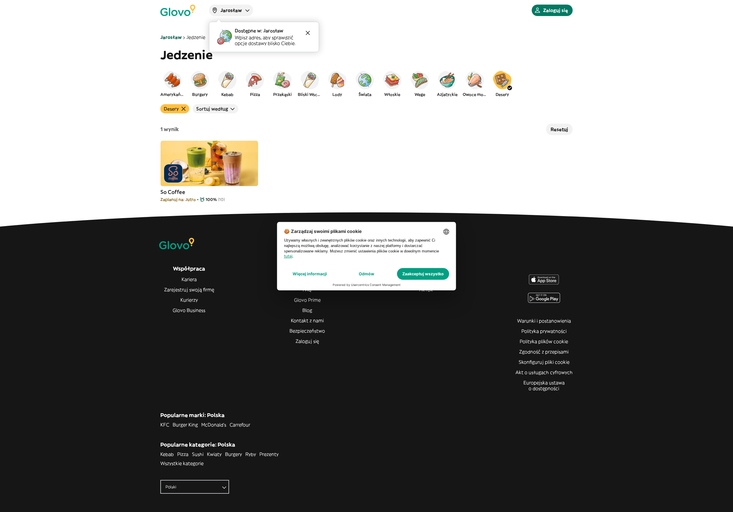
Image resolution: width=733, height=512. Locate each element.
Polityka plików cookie (544, 341)
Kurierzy (189, 300)
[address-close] (308, 33)
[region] (366, 83)
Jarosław (171, 37)
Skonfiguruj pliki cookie (544, 362)
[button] (172, 83)
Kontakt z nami (307, 320)
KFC (164, 425)
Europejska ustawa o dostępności (544, 385)
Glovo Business (189, 310)
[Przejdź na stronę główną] (177, 10)
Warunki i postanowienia (544, 321)
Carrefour (240, 425)
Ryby (250, 454)
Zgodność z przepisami (544, 352)
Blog (307, 310)
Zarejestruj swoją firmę (189, 289)
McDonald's (213, 425)
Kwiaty (214, 454)
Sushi (198, 454)
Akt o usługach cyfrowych (544, 372)
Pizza (182, 454)
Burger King (185, 425)
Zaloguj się (307, 341)
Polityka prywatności (544, 331)
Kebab (167, 454)
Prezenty (269, 454)
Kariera (189, 279)
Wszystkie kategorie (182, 463)
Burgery (233, 454)
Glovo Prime (307, 300)
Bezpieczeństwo (307, 331)
